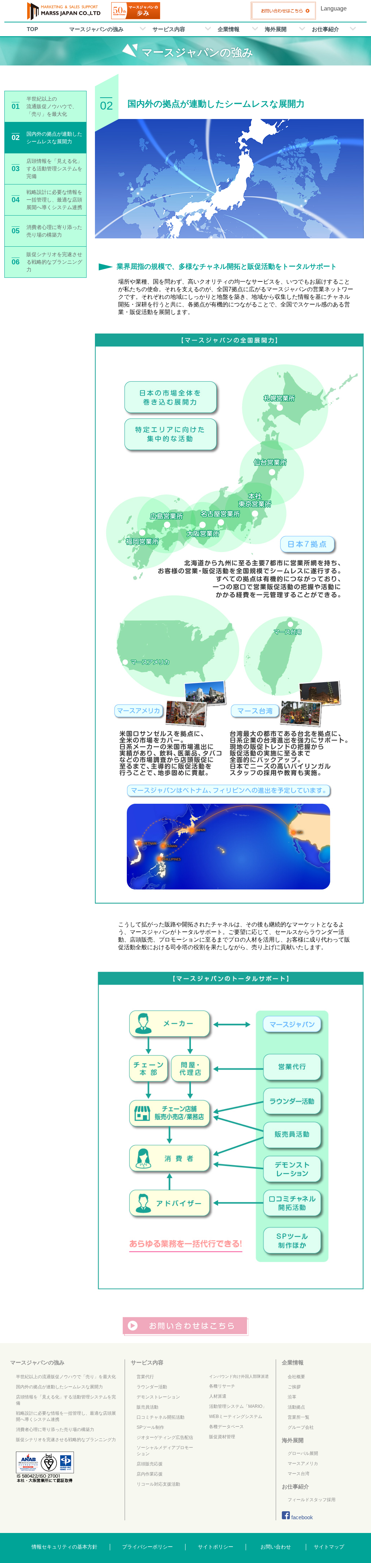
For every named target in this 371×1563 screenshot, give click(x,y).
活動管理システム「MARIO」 (238, 1406)
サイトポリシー (215, 1547)
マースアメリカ (303, 1463)
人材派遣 (217, 1396)
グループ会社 (301, 1427)
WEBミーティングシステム (235, 1416)
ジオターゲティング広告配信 (165, 1437)
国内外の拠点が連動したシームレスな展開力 (59, 1386)
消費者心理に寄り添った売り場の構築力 (55, 1429)
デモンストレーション (158, 1397)
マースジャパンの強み (96, 29)
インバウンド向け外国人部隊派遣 (239, 1376)
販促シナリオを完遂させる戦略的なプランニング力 (66, 1439)
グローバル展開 (303, 1453)
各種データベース (226, 1426)
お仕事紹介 (325, 29)
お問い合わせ (275, 1547)
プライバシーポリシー (147, 1547)
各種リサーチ (222, 1386)
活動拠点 (296, 1407)
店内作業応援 (150, 1474)
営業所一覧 (298, 1417)
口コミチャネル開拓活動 (160, 1417)
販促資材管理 (222, 1436)
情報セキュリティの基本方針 (64, 1547)
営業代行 (145, 1376)
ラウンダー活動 (152, 1386)
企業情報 (228, 29)
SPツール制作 (150, 1427)
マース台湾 (298, 1473)
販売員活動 (147, 1407)
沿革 (292, 1397)
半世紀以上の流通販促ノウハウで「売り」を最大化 (66, 1376)
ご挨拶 (294, 1386)
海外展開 (276, 29)
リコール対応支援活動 (158, 1484)
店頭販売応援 (150, 1463)
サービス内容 (169, 29)
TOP (32, 29)
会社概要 (296, 1376)
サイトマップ (329, 1547)
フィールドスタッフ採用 (311, 1499)
